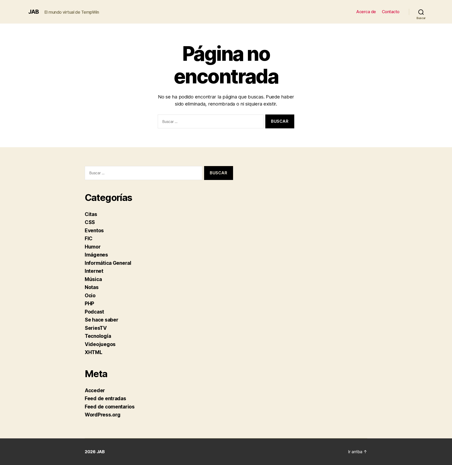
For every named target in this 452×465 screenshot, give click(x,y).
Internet (94, 271)
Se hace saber (101, 320)
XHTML (93, 352)
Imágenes (96, 255)
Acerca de (366, 11)
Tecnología (98, 336)
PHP (89, 303)
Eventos (94, 230)
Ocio (90, 295)
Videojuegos (100, 344)
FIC (89, 238)
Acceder (95, 390)
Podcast (94, 312)
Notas (92, 287)
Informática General (108, 263)
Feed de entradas (105, 398)
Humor (93, 247)
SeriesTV (96, 328)
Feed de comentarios (110, 407)
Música (93, 279)
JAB (33, 12)
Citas (91, 214)
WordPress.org (103, 415)
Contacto (391, 11)
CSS (90, 222)
